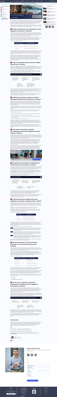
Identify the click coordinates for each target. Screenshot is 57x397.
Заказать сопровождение (14, 17)
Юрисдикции (22, 1)
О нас (29, 1)
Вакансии (33, 1)
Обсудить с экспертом (36, 159)
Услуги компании (16, 1)
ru (54, 1)
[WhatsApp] (37, 16)
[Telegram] (33, 16)
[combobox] (29, 369)
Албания (13, 340)
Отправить (32, 380)
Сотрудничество (37, 1)
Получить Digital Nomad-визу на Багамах (16, 279)
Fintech (12, 1)
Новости (27, 1)
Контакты (41, 1)
